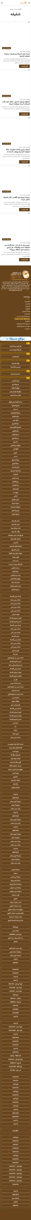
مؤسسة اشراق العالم (23, 326)
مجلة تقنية (15, 571)
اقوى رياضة (15, 557)
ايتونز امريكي (15, 614)
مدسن (15, 456)
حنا (15, 726)
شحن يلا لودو (15, 690)
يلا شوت (15, 794)
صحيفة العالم (15, 589)
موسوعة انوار (15, 510)
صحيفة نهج (15, 438)
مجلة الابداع (15, 463)
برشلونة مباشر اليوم (15, 952)
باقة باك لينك (15, 363)
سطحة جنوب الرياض (15, 891)
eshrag (27, 51)
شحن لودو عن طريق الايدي (15, 694)
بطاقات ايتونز (15, 701)
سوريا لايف (15, 994)
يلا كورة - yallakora (15, 1002)
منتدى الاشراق (15, 550)
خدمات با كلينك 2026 (15, 766)
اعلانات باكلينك (15, 787)
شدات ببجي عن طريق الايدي (15, 658)
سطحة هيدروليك (16, 880)
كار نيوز (15, 442)
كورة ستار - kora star (15, 991)
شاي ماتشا (15, 734)
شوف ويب (15, 420)
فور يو (15, 679)
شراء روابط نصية (15, 528)
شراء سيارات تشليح (15, 906)
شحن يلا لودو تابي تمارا (15, 665)
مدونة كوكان (15, 434)
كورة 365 (15, 927)
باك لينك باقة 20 (15, 755)
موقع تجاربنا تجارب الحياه (15, 769)
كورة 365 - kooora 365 (15, 1066)
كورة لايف (15, 1084)
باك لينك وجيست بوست (15, 564)
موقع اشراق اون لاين (15, 391)
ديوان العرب (15, 773)
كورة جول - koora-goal (15, 1030)
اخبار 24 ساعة (16, 582)
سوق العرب (15, 751)
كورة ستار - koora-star (15, 1026)
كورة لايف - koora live (15, 1166)
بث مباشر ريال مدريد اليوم (15, 938)
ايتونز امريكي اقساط (15, 672)
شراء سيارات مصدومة (15, 916)
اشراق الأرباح (15, 514)
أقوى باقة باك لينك (15, 762)
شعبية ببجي (15, 697)
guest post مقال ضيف (15, 748)
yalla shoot (15, 798)
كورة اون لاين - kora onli (15, 984)
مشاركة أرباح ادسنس (23, 316)
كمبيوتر (27, 306)
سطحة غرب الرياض (15, 888)
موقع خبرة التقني (15, 445)
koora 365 (15, 1013)
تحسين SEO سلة (16, 367)
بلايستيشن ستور (15, 705)
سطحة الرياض (15, 869)
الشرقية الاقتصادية (15, 427)
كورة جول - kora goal (15, 987)
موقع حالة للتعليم (15, 579)
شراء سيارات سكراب (15, 902)
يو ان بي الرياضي (15, 575)
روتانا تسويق (15, 460)
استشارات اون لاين (15, 470)
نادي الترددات (15, 467)
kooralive (15, 1009)
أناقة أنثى (15, 449)
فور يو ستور (15, 650)
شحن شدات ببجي (15, 683)
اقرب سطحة (15, 895)
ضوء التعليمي (15, 380)
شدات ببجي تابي (15, 607)
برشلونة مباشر (15, 805)
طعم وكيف (15, 489)
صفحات (27, 329)
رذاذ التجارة (15, 485)
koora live (16, 969)
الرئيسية (17, 9)
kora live (15, 1005)
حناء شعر (15, 723)
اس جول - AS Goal (15, 1070)
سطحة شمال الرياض (15, 884)
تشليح (15, 898)
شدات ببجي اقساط (15, 596)
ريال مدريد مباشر (15, 808)
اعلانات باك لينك (15, 780)
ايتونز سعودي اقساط (15, 618)
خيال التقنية (15, 416)
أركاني (15, 496)
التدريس (15, 542)
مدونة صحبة (15, 503)
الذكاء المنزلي (26, 311)
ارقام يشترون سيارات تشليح (15, 913)
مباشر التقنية (15, 499)
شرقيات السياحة (15, 507)
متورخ (15, 452)
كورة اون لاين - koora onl (15, 1059)
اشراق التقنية (15, 405)
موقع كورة (15, 1130)
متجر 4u (15, 654)
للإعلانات (15, 1217)
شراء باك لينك (15, 521)
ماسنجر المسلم (15, 374)
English (27, 321)
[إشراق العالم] (23, 2)
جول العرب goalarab (15, 934)
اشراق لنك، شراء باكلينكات (15, 535)
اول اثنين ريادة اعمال (15, 346)
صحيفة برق (15, 384)
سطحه (15, 873)
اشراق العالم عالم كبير (15, 546)
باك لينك (27, 314)
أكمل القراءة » (24, 66)
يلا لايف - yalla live (15, 998)
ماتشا (15, 730)
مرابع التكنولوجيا (15, 413)
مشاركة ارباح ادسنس (15, 350)
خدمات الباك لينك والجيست (15, 744)
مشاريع (15, 776)
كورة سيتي (15, 930)
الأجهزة (28, 309)
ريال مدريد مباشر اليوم (15, 948)
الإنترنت (27, 304)
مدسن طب (15, 560)
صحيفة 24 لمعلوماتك (23, 324)
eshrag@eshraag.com (15, 290)
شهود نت (15, 492)
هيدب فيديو (15, 478)
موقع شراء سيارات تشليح (15, 909)
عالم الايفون (15, 431)
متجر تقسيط (15, 636)
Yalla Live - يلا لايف (15, 1055)
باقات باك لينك (15, 531)
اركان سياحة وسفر (15, 395)
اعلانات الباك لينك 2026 (15, 553)
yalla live (15, 962)
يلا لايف (15, 941)
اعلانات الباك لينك (16, 539)
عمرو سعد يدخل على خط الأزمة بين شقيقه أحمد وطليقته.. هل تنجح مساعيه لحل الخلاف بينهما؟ (17, 247)
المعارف (15, 474)
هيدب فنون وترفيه (15, 586)
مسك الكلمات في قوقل (15, 402)
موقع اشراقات (15, 388)
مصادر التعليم (15, 568)
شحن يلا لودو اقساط (15, 621)
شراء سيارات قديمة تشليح (15, 920)
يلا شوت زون (15, 1198)
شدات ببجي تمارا (15, 600)
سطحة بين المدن (15, 877)
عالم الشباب (15, 356)
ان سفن (15, 409)
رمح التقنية (15, 481)
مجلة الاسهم (15, 423)
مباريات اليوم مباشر (15, 801)
